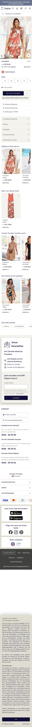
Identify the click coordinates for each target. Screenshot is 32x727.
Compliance (20, 558)
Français (17, 476)
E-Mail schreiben (9, 415)
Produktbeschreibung (10, 119)
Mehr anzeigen (19, 393)
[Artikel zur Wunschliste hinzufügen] (27, 93)
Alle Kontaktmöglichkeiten (13, 420)
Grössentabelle (8, 87)
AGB (19, 553)
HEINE (3, 488)
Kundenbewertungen (10, 140)
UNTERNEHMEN (7, 493)
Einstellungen (26, 724)
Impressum (11, 558)
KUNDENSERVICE (8, 482)
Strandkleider (17, 14)
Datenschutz (26, 553)
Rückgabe (6, 129)
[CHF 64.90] (11, 161)
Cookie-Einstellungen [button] (16, 562)
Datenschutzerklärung (8, 712)
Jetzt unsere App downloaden (16, 509)
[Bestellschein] (21, 8)
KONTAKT (5, 409)
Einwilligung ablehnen (8, 724)
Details (5, 124)
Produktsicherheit (8, 135)
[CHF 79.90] (11, 205)
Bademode (9, 14)
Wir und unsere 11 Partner (10, 623)
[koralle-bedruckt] (2, 72)
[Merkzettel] (25, 8)
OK (16, 719)
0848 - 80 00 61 (8, 448)
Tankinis (6, 326)
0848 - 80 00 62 (8, 462)
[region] (16, 671)
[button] (2, 8)
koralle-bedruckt (10, 72)
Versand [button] (13, 67)
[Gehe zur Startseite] (7, 8)
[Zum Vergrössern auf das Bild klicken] (28, 55)
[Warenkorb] (30, 8)
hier (26, 647)
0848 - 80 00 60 (8, 435)
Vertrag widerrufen (8, 553)
